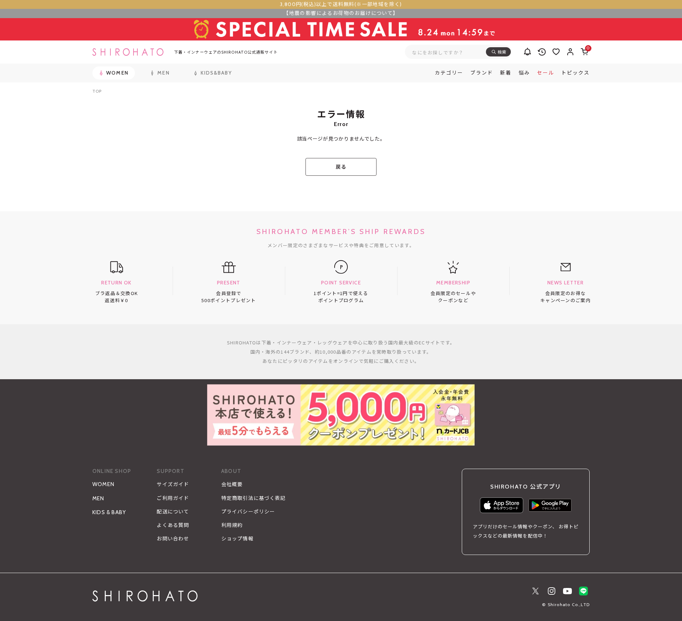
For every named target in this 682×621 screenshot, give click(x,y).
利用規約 (232, 525)
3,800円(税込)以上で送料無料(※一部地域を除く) (341, 4)
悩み (524, 72)
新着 (506, 72)
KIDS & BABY (109, 512)
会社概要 (232, 484)
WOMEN (103, 484)
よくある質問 (173, 525)
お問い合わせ (173, 538)
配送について (173, 511)
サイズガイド (173, 484)
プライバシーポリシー (248, 511)
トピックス (575, 72)
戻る (341, 167)
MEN (98, 498)
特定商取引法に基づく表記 (253, 498)
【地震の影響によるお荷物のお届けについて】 (340, 13)
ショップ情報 (237, 538)
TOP (97, 91)
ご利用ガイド (173, 498)
